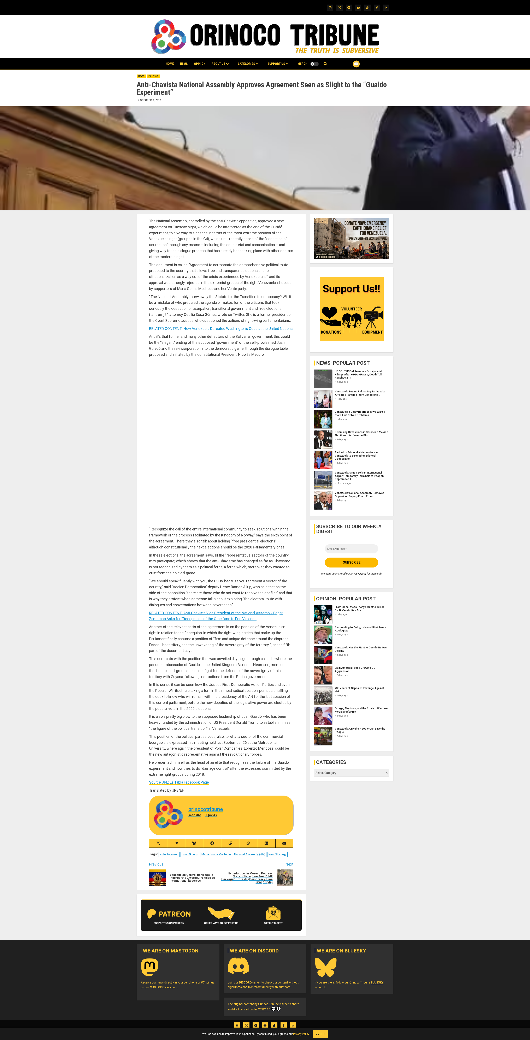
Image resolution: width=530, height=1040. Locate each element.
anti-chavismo (169, 854)
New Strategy (277, 854)
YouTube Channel (349, 64)
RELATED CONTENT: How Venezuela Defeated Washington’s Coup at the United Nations (221, 328)
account (164, 987)
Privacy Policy (301, 1033)
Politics (153, 76)
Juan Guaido (190, 854)
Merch (302, 64)
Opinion (199, 64)
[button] (325, 64)
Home (170, 64)
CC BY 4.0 (264, 1009)
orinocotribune (205, 809)
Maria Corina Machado (216, 854)
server (250, 982)
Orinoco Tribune (268, 1004)
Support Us (276, 64)
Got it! (320, 1034)
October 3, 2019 (150, 100)
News (184, 64)
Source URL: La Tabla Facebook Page (179, 782)
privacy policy (358, 573)
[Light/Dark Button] (314, 64)
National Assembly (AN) (249, 854)
